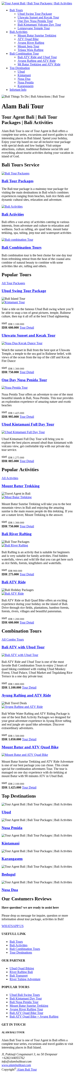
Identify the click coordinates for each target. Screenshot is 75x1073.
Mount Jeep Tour (28, 46)
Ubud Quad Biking (22, 968)
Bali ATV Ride (14, 582)
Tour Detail (27, 327)
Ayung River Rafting (31, 42)
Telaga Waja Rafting (30, 50)
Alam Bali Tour (26, 1069)
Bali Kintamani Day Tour (26, 998)
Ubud (21, 71)
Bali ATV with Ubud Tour (23, 647)
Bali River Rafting (17, 534)
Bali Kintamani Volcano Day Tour (39, 24)
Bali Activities (18, 32)
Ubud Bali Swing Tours (25, 995)
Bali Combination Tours (21, 247)
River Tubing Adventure (25, 979)
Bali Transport (19, 975)
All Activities (10, 478)
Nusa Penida (26, 82)
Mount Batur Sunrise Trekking (37, 35)
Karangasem (25, 86)
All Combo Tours (13, 639)
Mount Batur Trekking (21, 486)
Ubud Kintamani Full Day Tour (28, 424)
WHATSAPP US (13, 926)
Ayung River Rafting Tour (26, 1009)
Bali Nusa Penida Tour (24, 1002)
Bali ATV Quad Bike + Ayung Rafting (34, 1016)
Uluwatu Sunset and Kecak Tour (38, 17)
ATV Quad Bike (28, 39)
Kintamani (24, 75)
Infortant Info (18, 89)
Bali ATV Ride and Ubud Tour (37, 57)
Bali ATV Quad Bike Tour (26, 1013)
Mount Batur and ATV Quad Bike (30, 747)
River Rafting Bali (21, 972)
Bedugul (8, 874)
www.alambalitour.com (16, 1065)
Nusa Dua (24, 79)
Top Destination (20, 68)
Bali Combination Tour (24, 53)
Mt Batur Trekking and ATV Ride (39, 64)
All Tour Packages (13, 283)
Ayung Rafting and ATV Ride (37, 60)
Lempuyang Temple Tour (34, 28)
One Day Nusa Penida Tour (35, 21)
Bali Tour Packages (17, 181)
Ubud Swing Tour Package (35, 13)
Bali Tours (16, 10)
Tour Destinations (21, 952)
